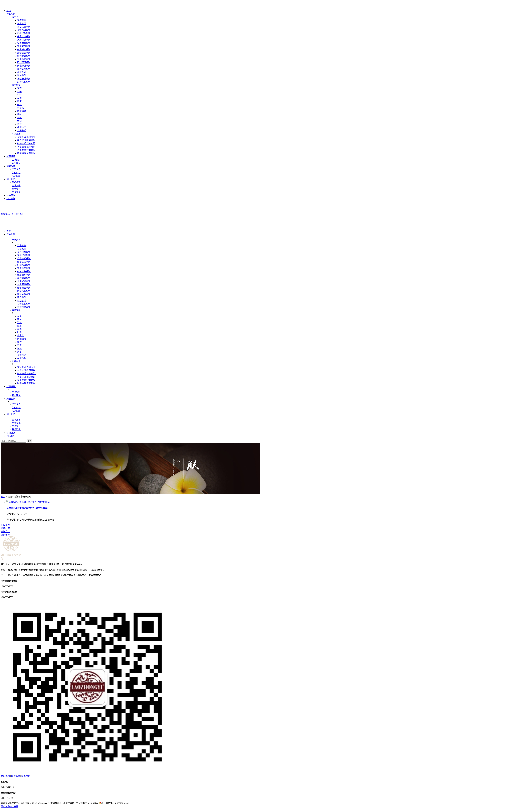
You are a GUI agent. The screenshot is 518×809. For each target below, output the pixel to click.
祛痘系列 (21, 23)
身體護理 (21, 127)
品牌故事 (16, 182)
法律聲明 (15, 776)
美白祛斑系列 (23, 27)
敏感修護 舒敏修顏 (26, 143)
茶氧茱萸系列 (23, 46)
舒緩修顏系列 (23, 33)
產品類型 (16, 85)
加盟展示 (16, 176)
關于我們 (10, 179)
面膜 (19, 101)
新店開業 (16, 163)
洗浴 (19, 124)
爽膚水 (20, 108)
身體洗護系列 (23, 79)
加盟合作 (10, 166)
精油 (19, 121)
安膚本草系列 (23, 43)
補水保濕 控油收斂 (26, 150)
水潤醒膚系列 (23, 56)
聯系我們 (25, 776)
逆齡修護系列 (23, 30)
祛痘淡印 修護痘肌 (26, 137)
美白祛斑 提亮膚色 (26, 140)
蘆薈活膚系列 (23, 53)
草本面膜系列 (23, 59)
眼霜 (19, 104)
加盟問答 (16, 172)
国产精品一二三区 (9, 806)
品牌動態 (16, 160)
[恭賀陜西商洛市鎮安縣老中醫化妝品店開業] (28, 502)
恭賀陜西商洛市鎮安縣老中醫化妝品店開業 (26, 508)
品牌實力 (16, 189)
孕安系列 (21, 72)
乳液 (19, 95)
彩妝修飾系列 (23, 82)
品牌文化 (16, 185)
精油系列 (21, 75)
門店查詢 (10, 198)
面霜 (19, 98)
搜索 (29, 441)
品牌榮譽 (16, 192)
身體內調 (21, 130)
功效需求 (16, 134)
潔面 (19, 88)
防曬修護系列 (23, 66)
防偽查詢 (10, 195)
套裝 (19, 117)
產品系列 (10, 14)
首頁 (8, 10)
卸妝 (19, 114)
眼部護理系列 (23, 62)
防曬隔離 (21, 111)
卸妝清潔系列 (23, 69)
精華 (19, 91)
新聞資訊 (10, 156)
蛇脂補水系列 (23, 49)
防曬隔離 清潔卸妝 (26, 153)
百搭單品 (21, 20)
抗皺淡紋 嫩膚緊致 (26, 147)
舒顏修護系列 (23, 40)
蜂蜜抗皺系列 (23, 36)
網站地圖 (5, 776)
